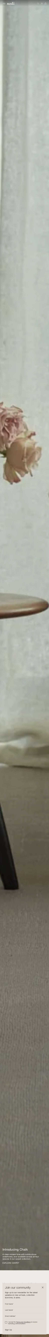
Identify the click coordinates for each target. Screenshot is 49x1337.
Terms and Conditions (23, 1322)
